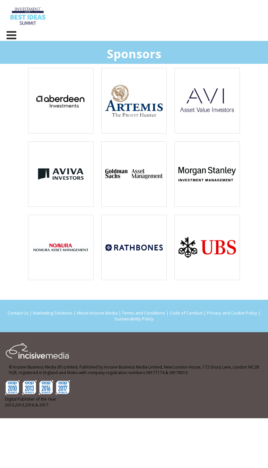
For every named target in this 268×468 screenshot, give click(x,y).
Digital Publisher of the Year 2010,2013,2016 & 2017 (30, 402)
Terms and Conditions (143, 313)
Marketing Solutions (53, 313)
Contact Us (18, 313)
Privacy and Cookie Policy (232, 313)
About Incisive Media (97, 313)
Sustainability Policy (134, 319)
